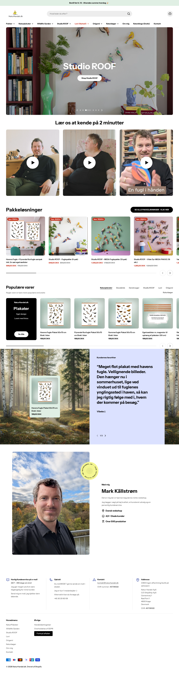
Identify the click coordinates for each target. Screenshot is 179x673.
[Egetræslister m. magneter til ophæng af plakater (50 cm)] (157, 313)
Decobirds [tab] (120, 288)
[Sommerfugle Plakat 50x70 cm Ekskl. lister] (123, 313)
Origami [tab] (169, 288)
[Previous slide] (77, 110)
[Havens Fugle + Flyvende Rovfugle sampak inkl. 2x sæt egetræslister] (25, 236)
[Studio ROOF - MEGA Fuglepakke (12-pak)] (110, 236)
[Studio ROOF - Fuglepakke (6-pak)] (68, 236)
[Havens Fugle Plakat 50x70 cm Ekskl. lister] (55, 313)
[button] (80, 110)
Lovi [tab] (160, 288)
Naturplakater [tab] (106, 288)
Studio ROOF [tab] (149, 288)
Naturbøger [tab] (168, 292)
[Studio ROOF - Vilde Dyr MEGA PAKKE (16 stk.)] (153, 236)
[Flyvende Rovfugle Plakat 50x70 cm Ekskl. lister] (89, 313)
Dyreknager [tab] (134, 288)
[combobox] (89, 14)
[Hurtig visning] (41, 222)
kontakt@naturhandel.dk (107, 583)
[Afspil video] (32, 163)
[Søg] (128, 13)
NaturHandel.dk (19, 666)
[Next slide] (101, 110)
